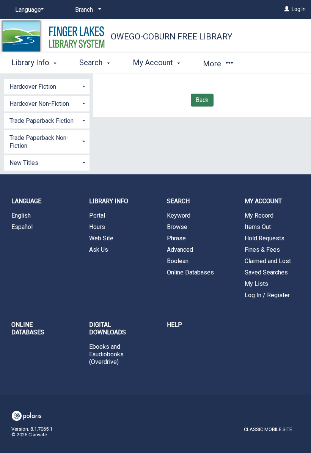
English (21, 215)
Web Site (101, 238)
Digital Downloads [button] (107, 328)
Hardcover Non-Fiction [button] (39, 103)
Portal (97, 215)
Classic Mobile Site (268, 429)
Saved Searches (266, 272)
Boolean (177, 261)
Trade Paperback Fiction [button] (41, 120)
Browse (177, 226)
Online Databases (190, 272)
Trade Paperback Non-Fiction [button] (39, 141)
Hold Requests (264, 238)
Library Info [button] (31, 62)
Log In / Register (267, 295)
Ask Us (98, 249)
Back (202, 99)
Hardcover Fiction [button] (32, 86)
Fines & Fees (262, 249)
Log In (299, 9)
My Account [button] (154, 62)
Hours (97, 226)
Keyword (178, 215)
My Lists (256, 283)
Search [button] (91, 62)
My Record (259, 215)
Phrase (176, 238)
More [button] (213, 63)
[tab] (47, 85)
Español (22, 226)
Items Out (258, 226)
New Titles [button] (23, 162)
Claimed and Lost (268, 261)
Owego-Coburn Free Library (171, 36)
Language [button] (26, 201)
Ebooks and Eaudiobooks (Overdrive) (106, 354)
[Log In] (286, 9)
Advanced (180, 249)
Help (174, 324)
